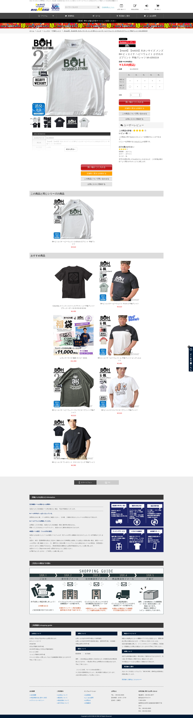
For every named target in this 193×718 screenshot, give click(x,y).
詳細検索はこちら (108, 7)
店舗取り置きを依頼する (134, 108)
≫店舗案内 (87, 703)
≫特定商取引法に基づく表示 (38, 697)
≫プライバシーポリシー (36, 700)
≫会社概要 (32, 695)
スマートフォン (86, 482)
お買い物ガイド (121, 9)
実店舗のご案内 (124, 16)
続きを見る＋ (71, 149)
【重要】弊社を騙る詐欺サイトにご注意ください (96, 21)
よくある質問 (151, 16)
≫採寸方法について (63, 703)
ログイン (146, 9)
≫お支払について (62, 695)
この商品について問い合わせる (134, 114)
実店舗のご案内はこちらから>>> (132, 679)
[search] (98, 7)
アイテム (44, 16)
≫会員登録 (87, 695)
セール (97, 16)
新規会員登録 (135, 9)
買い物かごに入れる (134, 102)
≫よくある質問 (88, 697)
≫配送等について (62, 697)
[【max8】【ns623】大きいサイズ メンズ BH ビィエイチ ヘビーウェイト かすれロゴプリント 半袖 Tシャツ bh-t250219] (70, 77)
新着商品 (71, 16)
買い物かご (158, 9)
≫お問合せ (87, 700)
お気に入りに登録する (134, 119)
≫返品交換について (63, 700)
